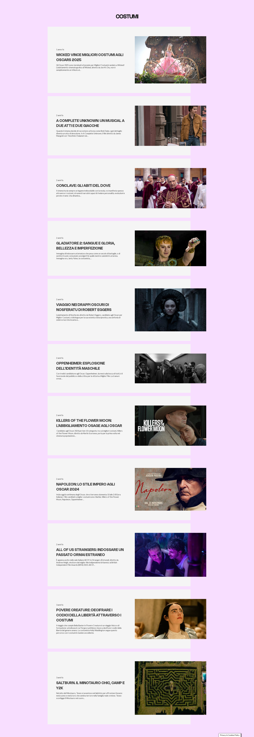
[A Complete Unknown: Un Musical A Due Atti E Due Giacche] (170, 107)
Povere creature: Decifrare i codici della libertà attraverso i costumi (88, 615)
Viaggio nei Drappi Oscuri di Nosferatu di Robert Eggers (84, 307)
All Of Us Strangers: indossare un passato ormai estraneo (90, 552)
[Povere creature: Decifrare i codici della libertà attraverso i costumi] (170, 600)
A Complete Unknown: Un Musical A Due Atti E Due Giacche (90, 123)
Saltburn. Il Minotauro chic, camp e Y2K (90, 685)
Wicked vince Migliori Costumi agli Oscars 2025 (89, 57)
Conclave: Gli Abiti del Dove (83, 185)
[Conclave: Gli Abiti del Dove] (170, 169)
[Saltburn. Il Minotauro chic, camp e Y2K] (170, 662)
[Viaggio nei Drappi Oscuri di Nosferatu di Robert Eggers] (170, 289)
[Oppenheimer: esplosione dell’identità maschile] (170, 355)
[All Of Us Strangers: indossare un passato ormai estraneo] (170, 534)
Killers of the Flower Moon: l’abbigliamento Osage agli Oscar (89, 423)
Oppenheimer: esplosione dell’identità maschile (80, 365)
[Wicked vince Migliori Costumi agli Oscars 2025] (170, 37)
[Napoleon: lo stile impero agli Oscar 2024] (170, 469)
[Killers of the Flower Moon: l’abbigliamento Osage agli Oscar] (170, 407)
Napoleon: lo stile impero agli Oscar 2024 (85, 486)
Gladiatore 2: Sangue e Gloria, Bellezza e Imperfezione (85, 245)
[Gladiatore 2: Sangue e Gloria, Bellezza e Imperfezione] (170, 231)
